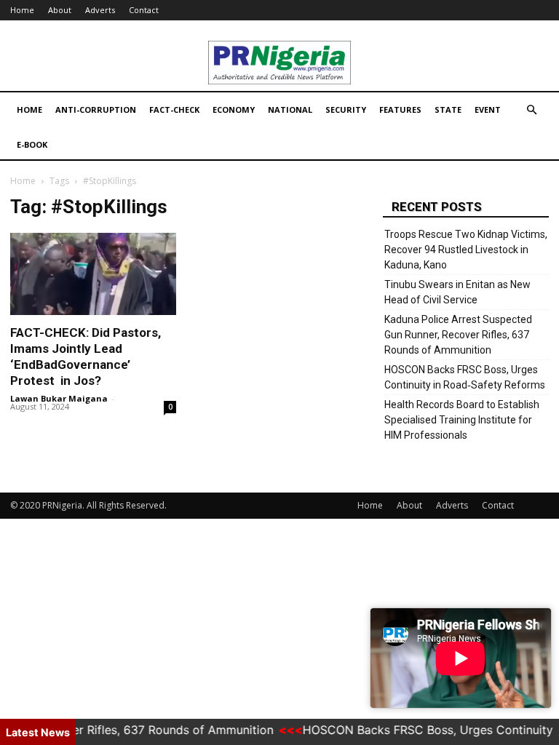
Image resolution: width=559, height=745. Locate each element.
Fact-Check (174, 109)
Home (22, 9)
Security (345, 109)
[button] (531, 110)
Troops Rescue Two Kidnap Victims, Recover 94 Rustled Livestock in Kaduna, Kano (465, 249)
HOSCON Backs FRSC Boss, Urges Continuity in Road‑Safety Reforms (464, 377)
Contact (144, 9)
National (290, 109)
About (59, 9)
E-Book (32, 144)
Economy (234, 109)
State (448, 109)
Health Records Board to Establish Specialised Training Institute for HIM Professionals (461, 420)
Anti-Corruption (95, 109)
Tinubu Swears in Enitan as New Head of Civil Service (457, 292)
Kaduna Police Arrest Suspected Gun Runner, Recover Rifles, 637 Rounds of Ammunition (458, 335)
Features (400, 109)
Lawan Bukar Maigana (59, 398)
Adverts (100, 9)
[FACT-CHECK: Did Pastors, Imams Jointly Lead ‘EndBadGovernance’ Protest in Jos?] (93, 274)
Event (488, 109)
